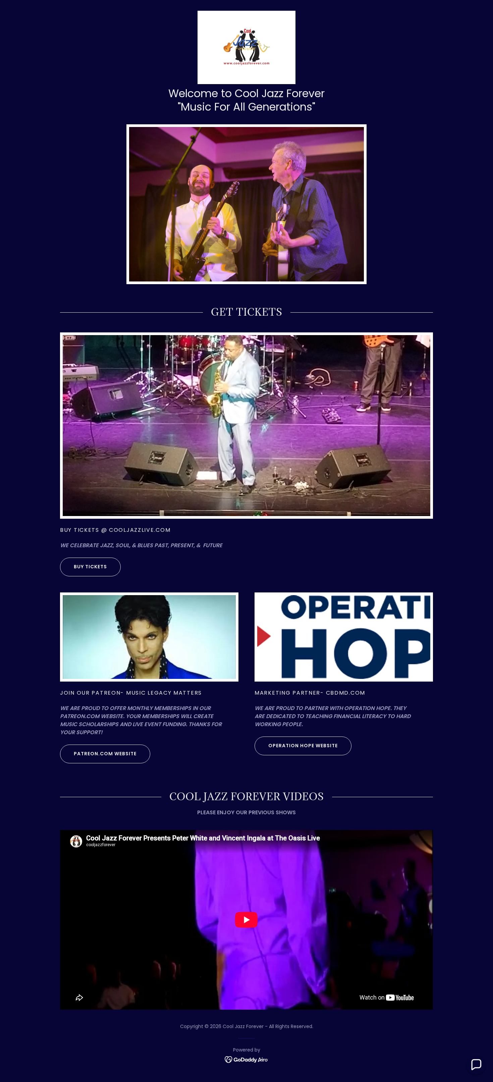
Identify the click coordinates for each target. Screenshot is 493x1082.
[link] (246, 47)
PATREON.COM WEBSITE (105, 753)
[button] (476, 1065)
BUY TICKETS (90, 566)
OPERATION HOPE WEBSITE (303, 745)
